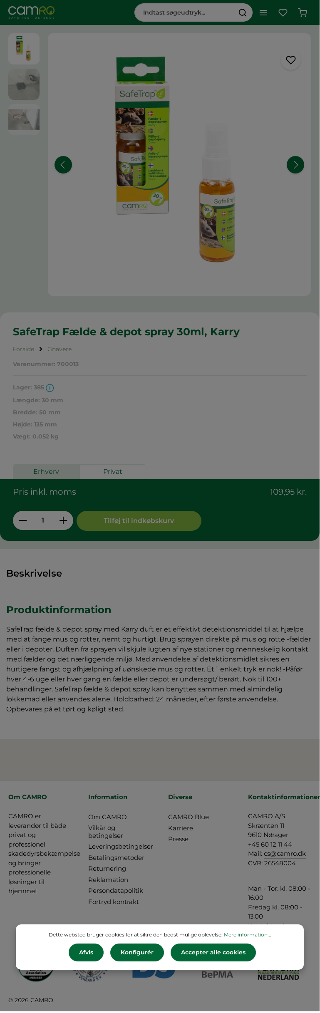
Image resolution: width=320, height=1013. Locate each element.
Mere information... (247, 934)
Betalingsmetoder (116, 858)
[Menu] (263, 13)
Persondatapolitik (115, 890)
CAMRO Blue (188, 817)
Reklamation (108, 880)
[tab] (34, 573)
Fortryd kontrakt (113, 902)
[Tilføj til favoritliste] (291, 60)
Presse (178, 839)
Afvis (86, 952)
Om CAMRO (107, 817)
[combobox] (183, 12)
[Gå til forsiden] (31, 12)
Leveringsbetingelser (120, 846)
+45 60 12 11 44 (270, 844)
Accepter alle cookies (213, 952)
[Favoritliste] (283, 13)
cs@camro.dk (285, 853)
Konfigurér (137, 952)
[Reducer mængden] (22, 520)
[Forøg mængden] (63, 520)
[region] (160, 164)
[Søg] (243, 12)
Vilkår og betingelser (105, 832)
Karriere (180, 828)
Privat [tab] (112, 472)
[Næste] (295, 164)
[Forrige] (63, 164)
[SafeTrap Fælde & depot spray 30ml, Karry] (179, 164)
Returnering (107, 868)
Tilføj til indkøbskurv (139, 521)
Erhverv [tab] (46, 472)
